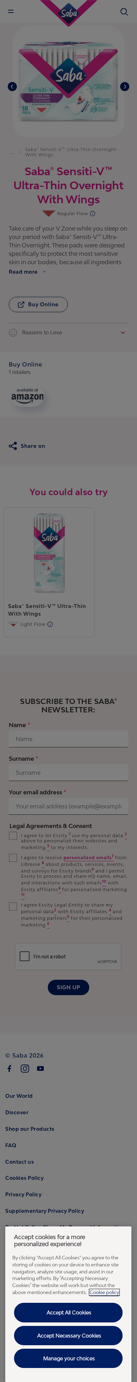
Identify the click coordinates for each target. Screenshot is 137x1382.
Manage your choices (69, 1358)
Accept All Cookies (69, 1312)
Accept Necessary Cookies (69, 1336)
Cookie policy (104, 1292)
